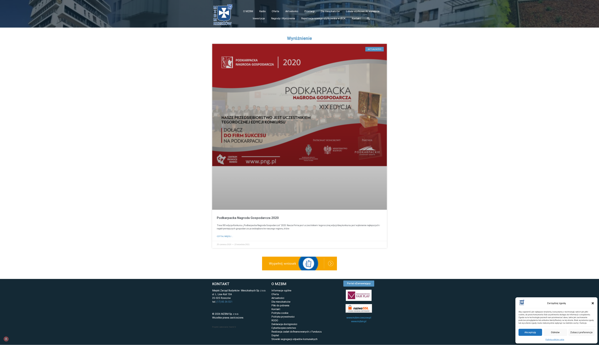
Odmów (555, 332)
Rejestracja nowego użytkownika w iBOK (323, 18)
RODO (274, 320)
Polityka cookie (279, 312)
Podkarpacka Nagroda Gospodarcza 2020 (248, 218)
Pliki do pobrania (280, 305)
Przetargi (309, 11)
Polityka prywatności (283, 316)
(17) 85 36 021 (224, 301)
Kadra (262, 11)
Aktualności (291, 11)
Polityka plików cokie (554, 339)
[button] (592, 303)
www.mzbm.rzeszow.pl (358, 317)
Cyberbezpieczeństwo (283, 327)
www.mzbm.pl (358, 321)
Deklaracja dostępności (284, 324)
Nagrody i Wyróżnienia (283, 18)
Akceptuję (530, 332)
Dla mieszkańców (330, 11)
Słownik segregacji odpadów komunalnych (294, 339)
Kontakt (356, 18)
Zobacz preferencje (581, 332)
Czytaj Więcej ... (225, 236)
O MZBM (248, 11)
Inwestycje (259, 18)
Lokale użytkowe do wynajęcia (362, 11)
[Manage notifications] (6, 338)
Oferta (275, 11)
